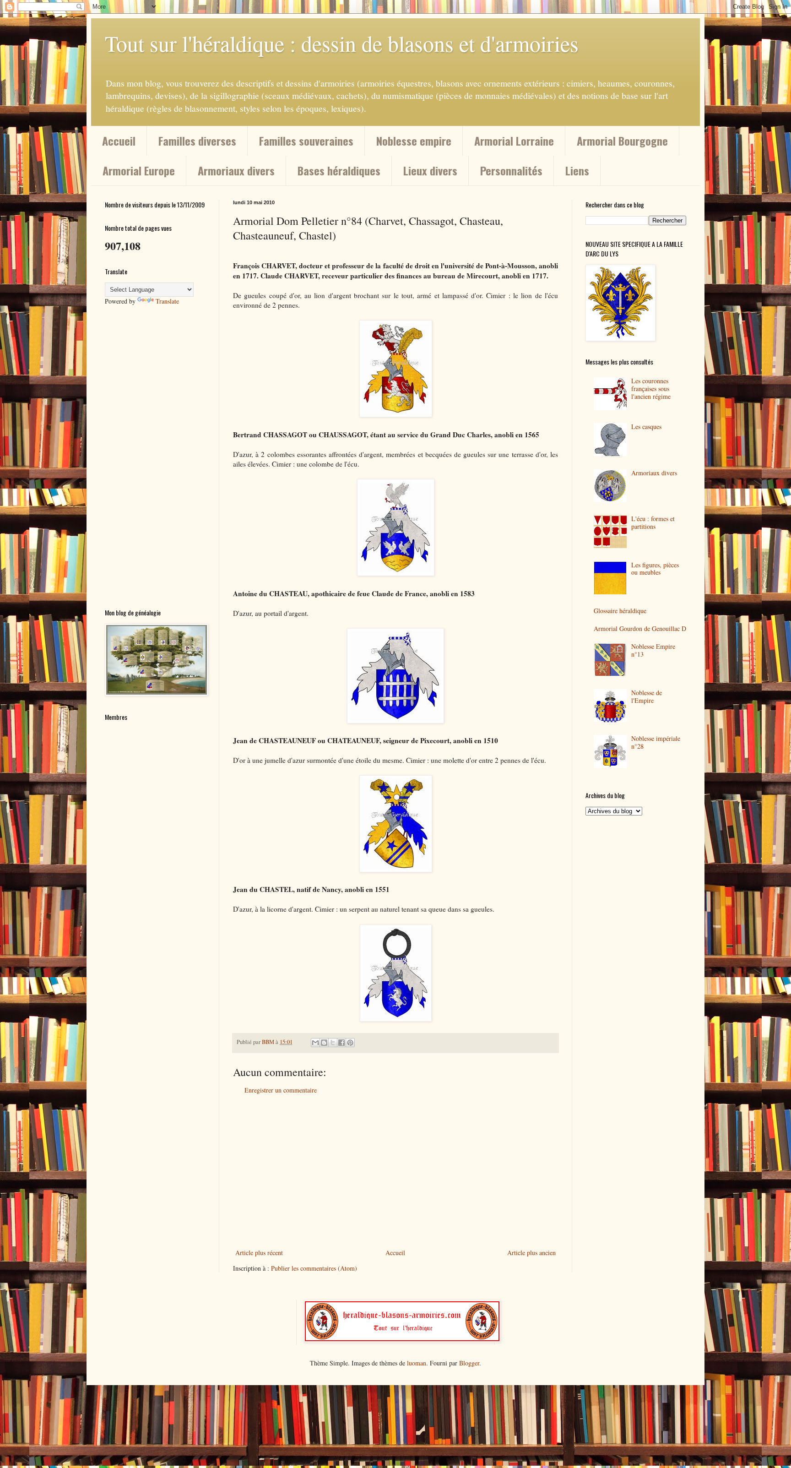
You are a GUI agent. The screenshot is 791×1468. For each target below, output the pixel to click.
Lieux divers (430, 170)
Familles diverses (197, 140)
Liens (577, 170)
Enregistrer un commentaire (280, 1090)
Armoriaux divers (236, 170)
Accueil (118, 140)
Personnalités (511, 170)
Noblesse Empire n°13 (653, 650)
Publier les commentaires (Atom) (314, 1268)
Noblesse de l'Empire (646, 696)
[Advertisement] (395, 1171)
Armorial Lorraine (514, 140)
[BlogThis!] (324, 1042)
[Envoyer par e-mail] (315, 1042)
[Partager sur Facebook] (341, 1042)
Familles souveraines (306, 140)
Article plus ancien (531, 1252)
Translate (167, 301)
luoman (416, 1363)
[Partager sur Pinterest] (350, 1042)
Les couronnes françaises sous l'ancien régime (651, 388)
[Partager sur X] (332, 1042)
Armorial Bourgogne (622, 140)
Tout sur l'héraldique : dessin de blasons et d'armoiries (342, 43)
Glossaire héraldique (620, 610)
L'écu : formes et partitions (653, 522)
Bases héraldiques (339, 170)
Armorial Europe (139, 170)
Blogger (469, 1363)
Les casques (646, 426)
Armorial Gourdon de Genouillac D (640, 628)
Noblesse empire (413, 140)
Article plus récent (259, 1252)
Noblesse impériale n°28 (655, 742)
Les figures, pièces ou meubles (655, 568)
